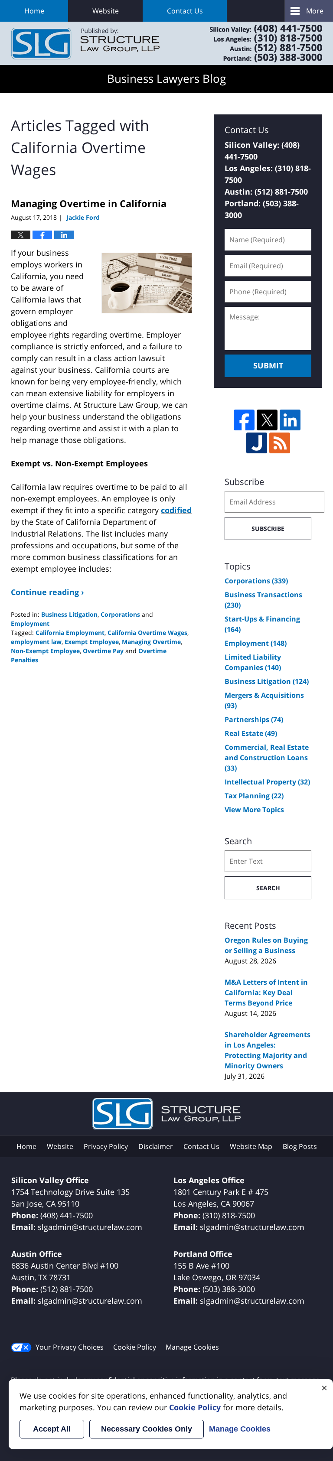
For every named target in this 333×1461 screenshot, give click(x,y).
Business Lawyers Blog (85, 43)
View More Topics (254, 809)
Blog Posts (300, 1146)
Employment (30, 623)
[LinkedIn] (290, 420)
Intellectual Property (267, 782)
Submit (268, 365)
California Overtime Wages (147, 632)
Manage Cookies (192, 1347)
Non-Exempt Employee (45, 651)
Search (268, 888)
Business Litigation (69, 614)
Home (34, 11)
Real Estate (251, 733)
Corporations (120, 614)
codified (176, 510)
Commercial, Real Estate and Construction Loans (267, 757)
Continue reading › (47, 592)
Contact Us (185, 11)
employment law (36, 642)
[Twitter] (267, 420)
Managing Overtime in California (88, 203)
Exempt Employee (92, 642)
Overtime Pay (103, 651)
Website (105, 11)
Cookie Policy (134, 1347)
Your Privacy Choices (70, 1347)
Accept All (52, 1429)
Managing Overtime (151, 642)
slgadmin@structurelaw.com (90, 1227)
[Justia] (256, 443)
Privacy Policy (106, 1146)
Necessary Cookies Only (146, 1429)
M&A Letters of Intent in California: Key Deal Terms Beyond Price (266, 992)
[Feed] (279, 443)
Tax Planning (254, 795)
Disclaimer (155, 1146)
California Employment (70, 632)
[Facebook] (244, 420)
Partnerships (254, 719)
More (314, 11)
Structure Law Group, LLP (255, 43)
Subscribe (267, 528)
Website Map (251, 1146)
